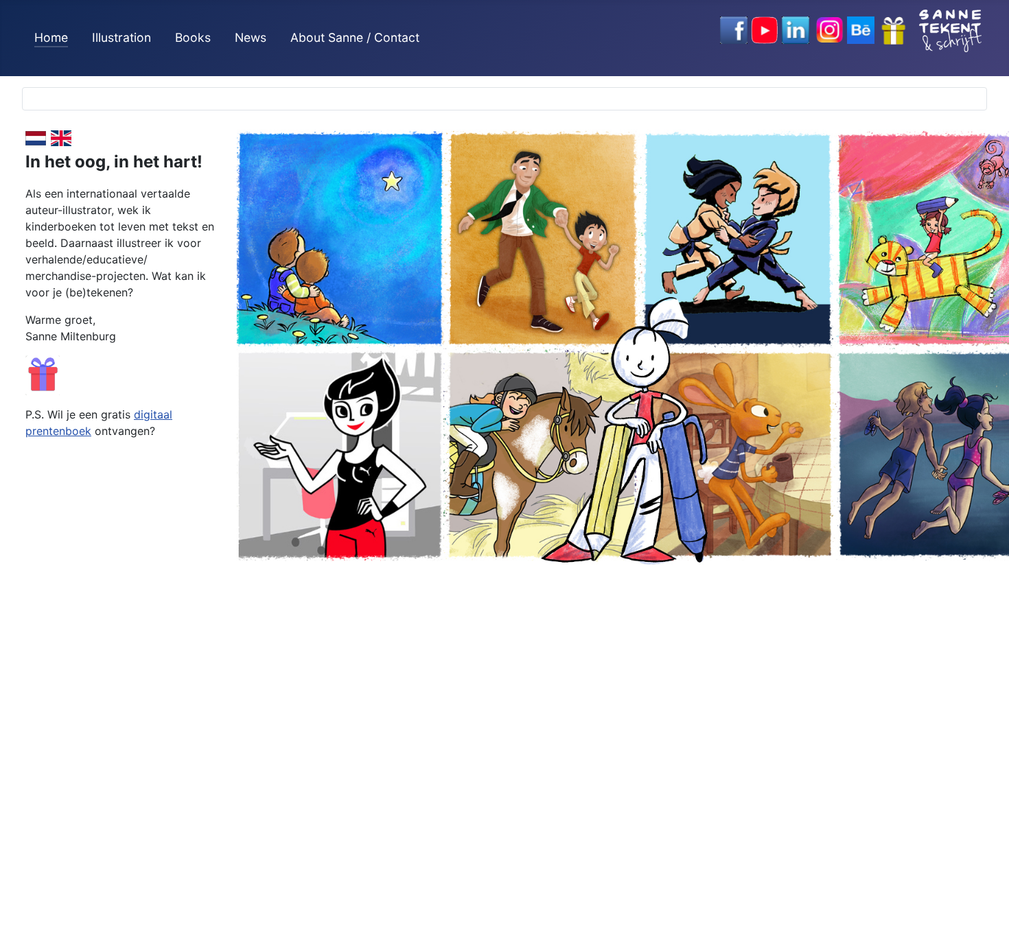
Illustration (121, 37)
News (250, 37)
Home (51, 37)
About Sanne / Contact (354, 37)
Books (193, 37)
